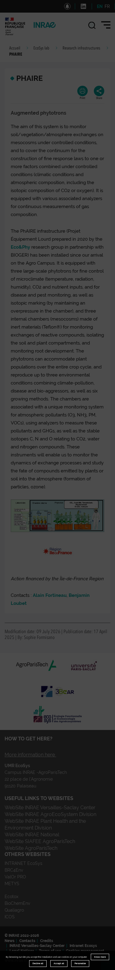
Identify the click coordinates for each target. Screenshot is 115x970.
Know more (100, 957)
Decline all (38, 963)
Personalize (80, 963)
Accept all (59, 963)
